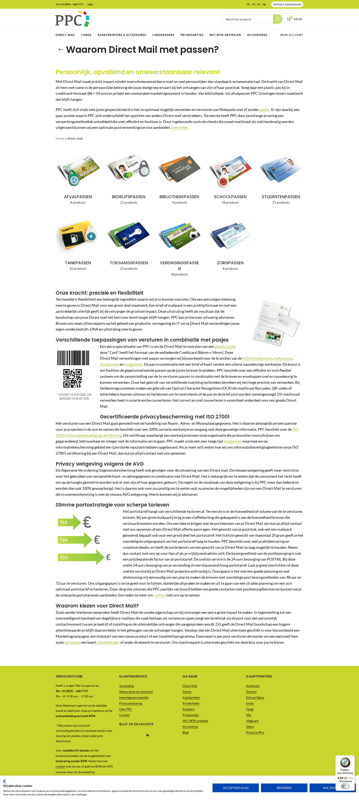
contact (160, 595)
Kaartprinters (191, 697)
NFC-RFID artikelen (195, 721)
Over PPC (125, 709)
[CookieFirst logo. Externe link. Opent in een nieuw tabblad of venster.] (4, 781)
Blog (185, 732)
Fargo (250, 709)
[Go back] (61, 50)
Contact (124, 715)
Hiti (248, 715)
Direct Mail (190, 686)
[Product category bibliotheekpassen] (179, 177)
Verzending (126, 686)
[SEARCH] (278, 19)
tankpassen (283, 358)
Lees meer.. (180, 127)
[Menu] (352, 757)
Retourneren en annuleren (136, 692)
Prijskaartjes (191, 715)
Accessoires (190, 726)
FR (253, 4)
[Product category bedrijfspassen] (128, 177)
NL (264, 4)
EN (259, 4)
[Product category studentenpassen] (281, 177)
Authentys (252, 686)
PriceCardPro (255, 732)
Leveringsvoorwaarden (134, 697)
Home (60, 138)
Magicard (252, 721)
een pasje (72, 642)
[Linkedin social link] (147, 735)
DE (248, 4)
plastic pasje (225, 346)
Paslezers (189, 709)
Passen (187, 692)
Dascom (251, 692)
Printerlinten (191, 703)
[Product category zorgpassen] (230, 243)
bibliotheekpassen (257, 358)
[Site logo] (72, 19)
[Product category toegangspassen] (128, 243)
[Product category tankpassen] (78, 243)
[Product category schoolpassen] (230, 177)
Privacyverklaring (130, 703)
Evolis (250, 703)
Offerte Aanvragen (287, 4)
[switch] (345, 786)
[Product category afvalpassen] (78, 177)
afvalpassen (109, 364)
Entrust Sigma (255, 697)
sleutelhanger (108, 642)
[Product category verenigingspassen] (179, 246)
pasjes (264, 109)
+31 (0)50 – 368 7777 (71, 4)
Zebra (250, 726)
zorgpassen (133, 364)
